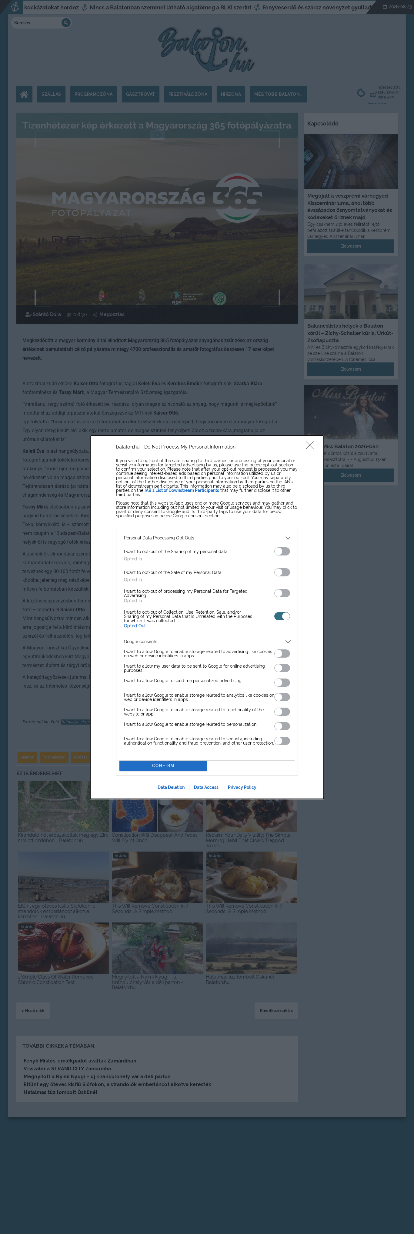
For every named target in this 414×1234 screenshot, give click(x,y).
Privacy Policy (242, 787)
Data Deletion (171, 787)
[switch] (282, 551)
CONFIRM (163, 765)
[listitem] (207, 538)
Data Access (206, 787)
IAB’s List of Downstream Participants (182, 490)
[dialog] (207, 617)
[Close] (312, 447)
